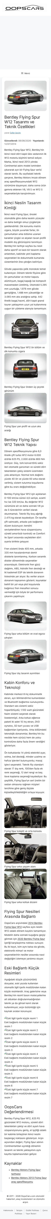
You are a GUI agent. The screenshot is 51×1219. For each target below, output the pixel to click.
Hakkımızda (8, 1210)
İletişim (19, 1210)
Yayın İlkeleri (31, 1214)
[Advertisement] (25, 42)
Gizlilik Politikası (32, 1210)
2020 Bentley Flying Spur (31, 939)
